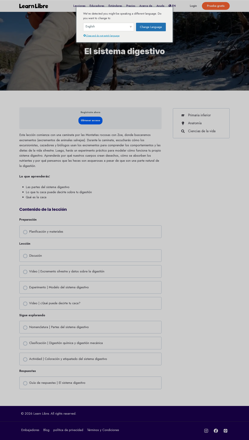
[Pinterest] (225, 431)
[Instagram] (206, 431)
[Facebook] (216, 431)
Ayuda (160, 6)
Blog (46, 430)
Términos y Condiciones (103, 430)
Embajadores (30, 430)
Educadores (97, 6)
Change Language (151, 27)
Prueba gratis (216, 6)
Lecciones (79, 6)
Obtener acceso (90, 120)
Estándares (115, 6)
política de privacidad (68, 430)
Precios (130, 6)
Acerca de (145, 6)
